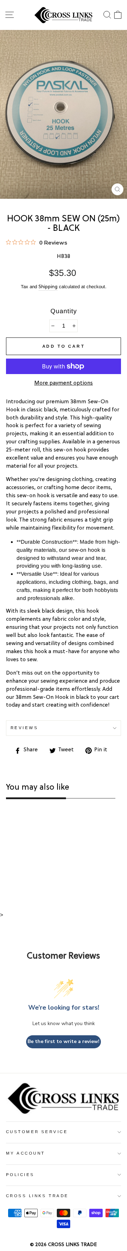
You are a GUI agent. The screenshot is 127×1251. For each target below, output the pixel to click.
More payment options (63, 383)
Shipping (48, 287)
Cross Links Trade (37, 1196)
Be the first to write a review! (63, 1041)
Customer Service (37, 1132)
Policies (20, 1175)
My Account (25, 1153)
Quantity (63, 311)
